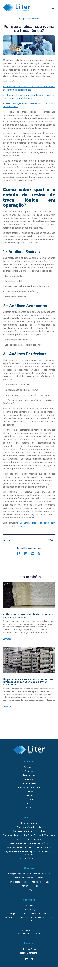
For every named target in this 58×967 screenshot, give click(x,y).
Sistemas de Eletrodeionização (29, 839)
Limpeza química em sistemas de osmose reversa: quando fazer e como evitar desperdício (28, 682)
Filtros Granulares (29, 823)
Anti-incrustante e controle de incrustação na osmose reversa (28, 615)
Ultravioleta (29, 799)
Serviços (29, 868)
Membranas (29, 779)
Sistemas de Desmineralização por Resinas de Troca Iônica (29, 835)
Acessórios (29, 767)
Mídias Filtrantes (29, 783)
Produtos (29, 761)
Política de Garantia (29, 930)
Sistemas (29, 791)
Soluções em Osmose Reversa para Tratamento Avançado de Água (29, 852)
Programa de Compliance (29, 933)
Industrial (29, 817)
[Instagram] (31, 959)
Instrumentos (29, 775)
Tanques (29, 795)
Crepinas (29, 771)
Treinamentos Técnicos (29, 886)
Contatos (29, 943)
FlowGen (29, 890)
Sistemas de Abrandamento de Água (29, 831)
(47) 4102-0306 (29, 948)
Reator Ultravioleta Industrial (29, 827)
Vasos (29, 807)
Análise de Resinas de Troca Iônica (29, 877)
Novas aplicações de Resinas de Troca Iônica (29, 881)
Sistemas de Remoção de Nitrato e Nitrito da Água (29, 847)
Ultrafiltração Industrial (28, 858)
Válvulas (29, 803)
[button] (53, 7)
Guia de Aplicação (29, 909)
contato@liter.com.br (29, 953)
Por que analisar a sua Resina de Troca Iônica (29, 913)
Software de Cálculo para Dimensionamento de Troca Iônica (29, 919)
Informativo (29, 905)
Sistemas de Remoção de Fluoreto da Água (29, 843)
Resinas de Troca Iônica (29, 787)
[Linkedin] (26, 959)
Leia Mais (7, 639)
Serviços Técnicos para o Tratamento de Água (29, 873)
